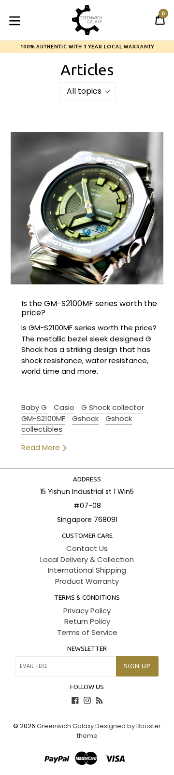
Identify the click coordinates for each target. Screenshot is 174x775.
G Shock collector (112, 407)
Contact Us (87, 548)
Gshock (85, 418)
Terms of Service (87, 632)
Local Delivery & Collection (87, 559)
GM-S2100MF (43, 418)
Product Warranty (87, 581)
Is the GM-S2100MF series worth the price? (89, 308)
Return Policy (87, 621)
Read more (41, 447)
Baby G (34, 407)
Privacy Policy (87, 611)
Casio (64, 407)
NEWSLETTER (87, 648)
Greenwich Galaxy (65, 726)
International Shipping (87, 570)
